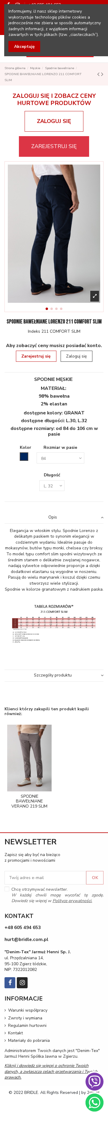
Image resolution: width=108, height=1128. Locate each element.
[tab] (54, 518)
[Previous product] (99, 74)
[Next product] (102, 74)
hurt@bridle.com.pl (26, 939)
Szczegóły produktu (53, 675)
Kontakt (15, 1033)
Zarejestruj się (36, 356)
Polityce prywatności (71, 901)
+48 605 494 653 (22, 927)
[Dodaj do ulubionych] (25, 789)
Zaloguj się (76, 356)
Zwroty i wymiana (25, 1018)
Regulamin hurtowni (27, 1025)
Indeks (34, 331)
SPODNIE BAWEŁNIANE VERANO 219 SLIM (29, 801)
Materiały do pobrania (29, 1040)
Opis (52, 517)
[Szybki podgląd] (33, 789)
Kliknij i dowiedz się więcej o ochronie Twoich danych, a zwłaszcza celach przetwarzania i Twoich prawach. (51, 1071)
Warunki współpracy (27, 1010)
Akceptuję (24, 46)
